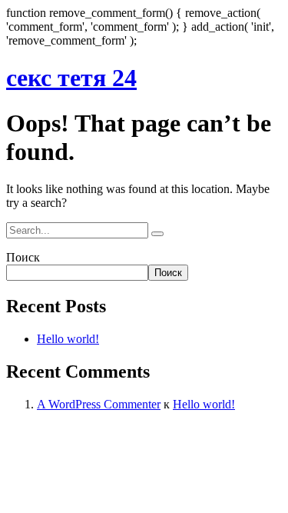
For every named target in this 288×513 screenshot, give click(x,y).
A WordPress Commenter (99, 404)
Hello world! (68, 338)
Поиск (23, 257)
